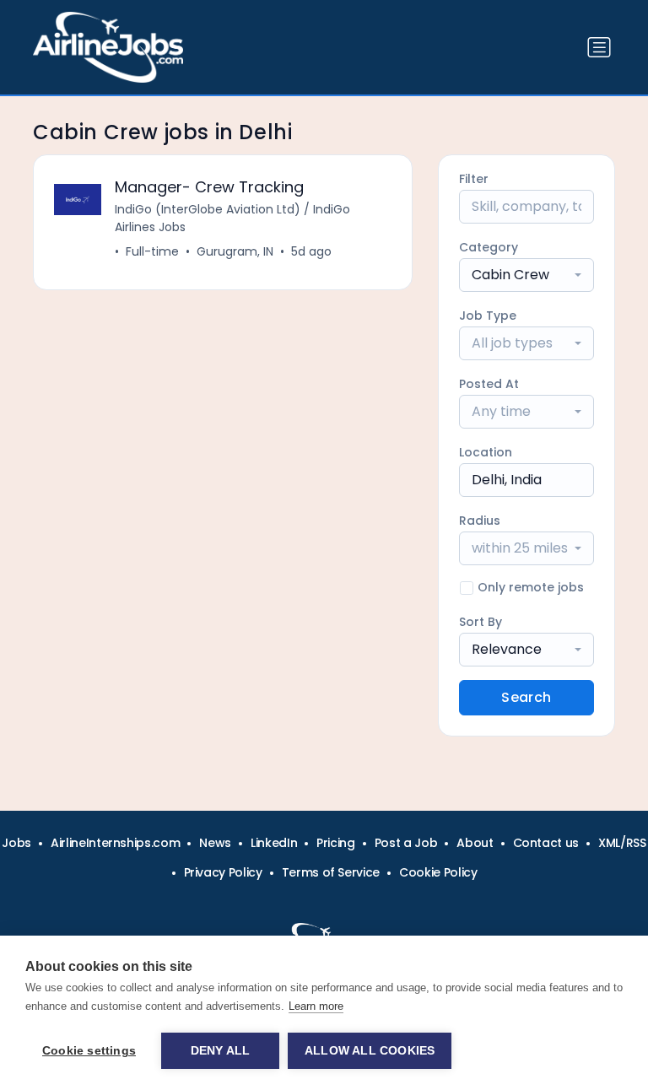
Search (526, 697)
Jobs (16, 842)
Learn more (316, 1006)
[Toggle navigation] (599, 47)
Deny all (221, 1050)
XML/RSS (622, 842)
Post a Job (406, 842)
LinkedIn (274, 842)
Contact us (546, 842)
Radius (479, 520)
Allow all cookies (370, 1050)
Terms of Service (331, 872)
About (474, 842)
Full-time (152, 251)
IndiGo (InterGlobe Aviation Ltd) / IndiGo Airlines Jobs (232, 218)
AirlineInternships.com (115, 842)
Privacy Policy (223, 872)
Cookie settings (89, 1050)
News (215, 842)
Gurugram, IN (235, 251)
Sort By (480, 621)
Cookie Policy (438, 872)
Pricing (335, 842)
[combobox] (526, 275)
